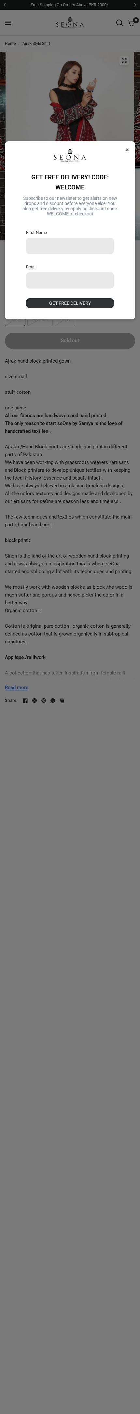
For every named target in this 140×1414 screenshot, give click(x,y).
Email (31, 266)
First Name (36, 232)
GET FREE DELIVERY (70, 303)
